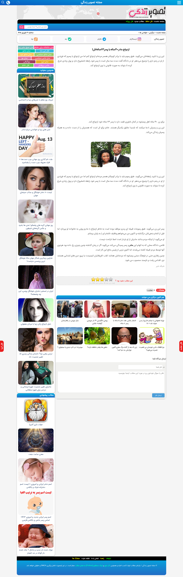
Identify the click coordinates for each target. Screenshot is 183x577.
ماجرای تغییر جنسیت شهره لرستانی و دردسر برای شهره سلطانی (36, 388)
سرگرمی (151, 32)
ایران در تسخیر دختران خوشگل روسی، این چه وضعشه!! (36, 293)
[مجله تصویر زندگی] (147, 12)
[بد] (93, 279)
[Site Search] (21, 27)
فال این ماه (44, 50)
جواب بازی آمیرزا (36, 424)
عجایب (150, 290)
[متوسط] (97, 279)
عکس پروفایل (43, 65)
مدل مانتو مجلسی (44, 54)
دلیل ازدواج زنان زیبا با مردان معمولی (36, 324)
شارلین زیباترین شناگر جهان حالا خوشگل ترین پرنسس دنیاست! (35, 260)
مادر (131, 245)
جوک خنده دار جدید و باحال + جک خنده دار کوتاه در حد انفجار (36, 551)
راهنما (102, 558)
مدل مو (24, 58)
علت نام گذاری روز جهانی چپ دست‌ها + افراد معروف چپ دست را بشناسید (36, 161)
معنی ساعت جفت (36, 454)
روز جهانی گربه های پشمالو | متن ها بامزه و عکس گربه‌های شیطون (36, 227)
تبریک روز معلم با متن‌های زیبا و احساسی (36, 99)
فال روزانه (129, 21)
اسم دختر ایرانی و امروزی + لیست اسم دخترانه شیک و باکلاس (36, 486)
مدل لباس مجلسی (42, 58)
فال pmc (25, 65)
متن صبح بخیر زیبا (25, 47)
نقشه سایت (85, 558)
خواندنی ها (143, 32)
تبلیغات (108, 558)
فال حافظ (148, 21)
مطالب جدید (139, 21)
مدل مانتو (26, 50)
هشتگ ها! (76, 558)
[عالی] (111, 279)
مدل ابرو (44, 61)
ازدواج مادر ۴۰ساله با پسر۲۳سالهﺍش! (111, 49)
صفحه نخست (159, 21)
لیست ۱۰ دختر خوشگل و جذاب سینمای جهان (36, 194)
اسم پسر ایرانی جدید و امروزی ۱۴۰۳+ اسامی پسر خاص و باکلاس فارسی (36, 518)
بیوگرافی (26, 61)
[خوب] (102, 279)
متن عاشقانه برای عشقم (44, 47)
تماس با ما (95, 558)
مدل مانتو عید (25, 54)
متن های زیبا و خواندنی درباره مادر (36, 129)
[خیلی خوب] (106, 279)
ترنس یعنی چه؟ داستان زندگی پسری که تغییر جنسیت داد (35, 355)
